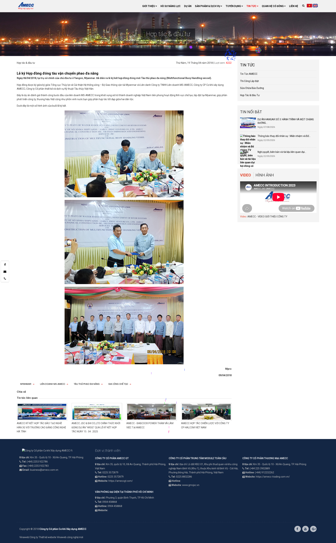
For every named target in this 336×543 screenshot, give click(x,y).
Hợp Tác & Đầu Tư (250, 95)
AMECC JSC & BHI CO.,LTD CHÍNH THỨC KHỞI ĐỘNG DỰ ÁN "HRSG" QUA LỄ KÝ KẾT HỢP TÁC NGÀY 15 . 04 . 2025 (96, 427)
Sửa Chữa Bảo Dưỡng (252, 88)
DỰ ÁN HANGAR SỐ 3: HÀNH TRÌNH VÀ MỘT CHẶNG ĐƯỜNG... (286, 121)
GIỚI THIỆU (149, 6)
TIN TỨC (251, 6)
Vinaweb (24, 537)
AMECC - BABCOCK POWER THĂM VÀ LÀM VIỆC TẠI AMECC (149, 425)
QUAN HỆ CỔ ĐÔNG (273, 6)
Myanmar (25, 384)
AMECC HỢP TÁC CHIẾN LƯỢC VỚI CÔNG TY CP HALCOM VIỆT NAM (205, 425)
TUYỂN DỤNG (233, 6)
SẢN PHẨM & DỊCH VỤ (208, 6)
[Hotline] (5, 278)
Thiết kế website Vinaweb (52, 537)
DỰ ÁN (187, 6)
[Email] (5, 271)
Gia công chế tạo (118, 384)
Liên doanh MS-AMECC (52, 384)
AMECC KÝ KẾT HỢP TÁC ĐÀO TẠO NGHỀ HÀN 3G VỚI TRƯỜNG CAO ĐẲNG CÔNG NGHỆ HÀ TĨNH (41, 427)
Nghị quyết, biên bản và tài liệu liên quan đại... (282, 152)
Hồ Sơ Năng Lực (170, 6)
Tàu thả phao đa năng (87, 384)
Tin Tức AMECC (248, 73)
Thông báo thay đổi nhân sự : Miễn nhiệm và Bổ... (284, 136)
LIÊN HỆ (293, 6)
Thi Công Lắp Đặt (249, 81)
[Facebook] (5, 264)
